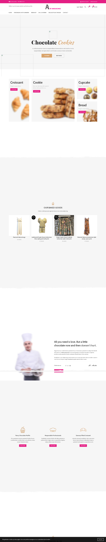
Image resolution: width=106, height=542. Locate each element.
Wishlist (89, 6)
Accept (100, 539)
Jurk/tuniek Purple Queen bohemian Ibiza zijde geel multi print (42, 238)
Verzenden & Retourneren (21, 12)
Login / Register (80, 7)
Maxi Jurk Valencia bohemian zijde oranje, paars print (86, 238)
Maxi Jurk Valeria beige (19, 237)
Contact (65, 12)
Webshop (33, 12)
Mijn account (85, 1)
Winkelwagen (93, 1)
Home (10, 12)
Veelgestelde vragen (54, 12)
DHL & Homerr (42, 12)
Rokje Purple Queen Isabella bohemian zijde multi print (64, 238)
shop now (13, 89)
